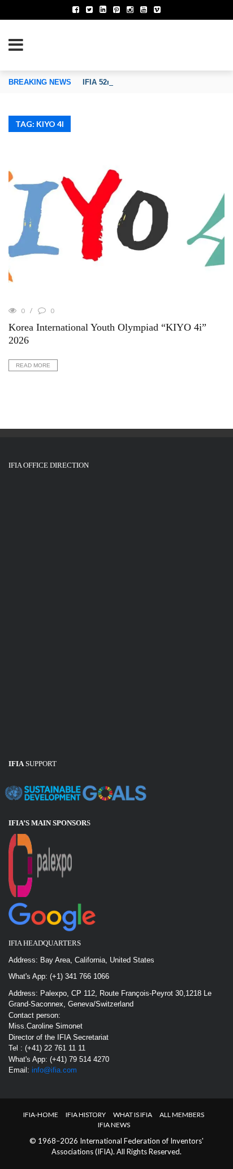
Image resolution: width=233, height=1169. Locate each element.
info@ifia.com (54, 1070)
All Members (181, 1114)
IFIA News (114, 1124)
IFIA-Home (40, 1114)
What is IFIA (132, 1114)
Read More (33, 365)
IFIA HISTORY (86, 1114)
